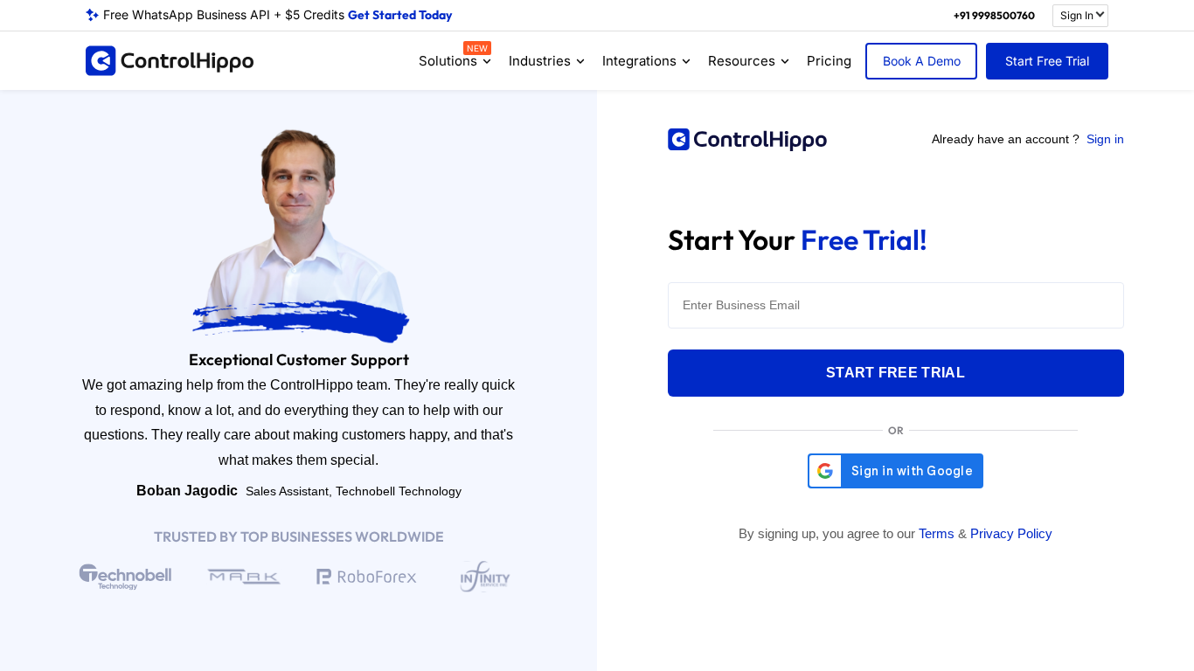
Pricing (829, 60)
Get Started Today (400, 15)
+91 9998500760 (994, 15)
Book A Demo (922, 60)
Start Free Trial (1047, 60)
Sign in (1105, 139)
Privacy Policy (1011, 533)
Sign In (1076, 15)
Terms (937, 533)
